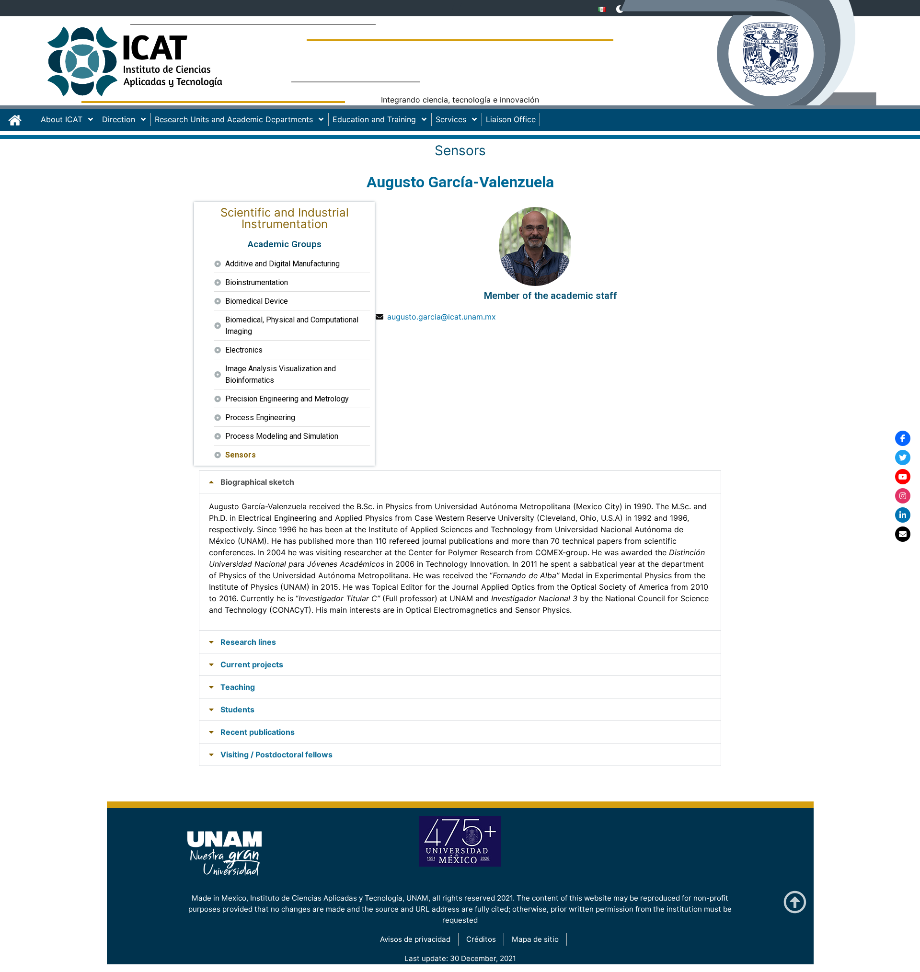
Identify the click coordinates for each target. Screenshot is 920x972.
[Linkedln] (902, 515)
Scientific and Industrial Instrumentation (284, 218)
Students (237, 709)
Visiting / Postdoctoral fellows (276, 754)
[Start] (18, 119)
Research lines (248, 642)
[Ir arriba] (794, 902)
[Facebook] (902, 438)
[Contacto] (902, 534)
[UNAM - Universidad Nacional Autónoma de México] (767, 60)
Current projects (251, 664)
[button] (460, 482)
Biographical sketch (257, 482)
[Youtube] (902, 476)
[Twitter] (902, 457)
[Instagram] (902, 495)
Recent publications (257, 732)
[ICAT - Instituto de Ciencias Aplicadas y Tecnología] (153, 64)
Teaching (237, 687)
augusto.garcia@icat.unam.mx (441, 316)
